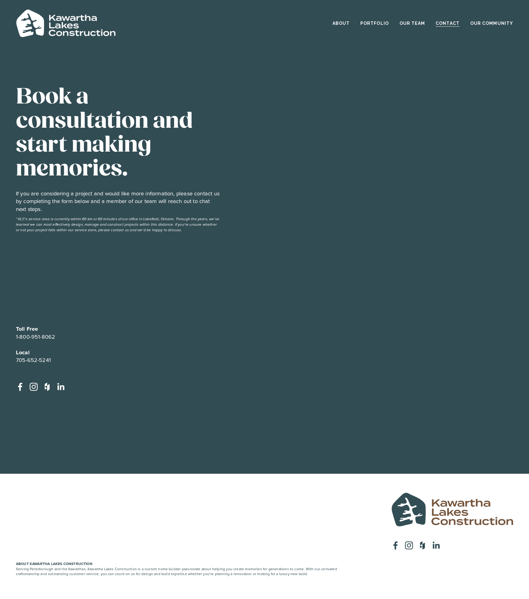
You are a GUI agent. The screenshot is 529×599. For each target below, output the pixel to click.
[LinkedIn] (60, 386)
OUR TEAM (412, 23)
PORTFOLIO (374, 23)
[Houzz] (47, 386)
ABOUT (341, 23)
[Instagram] (33, 386)
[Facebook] (20, 386)
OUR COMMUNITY (491, 23)
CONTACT (448, 23)
